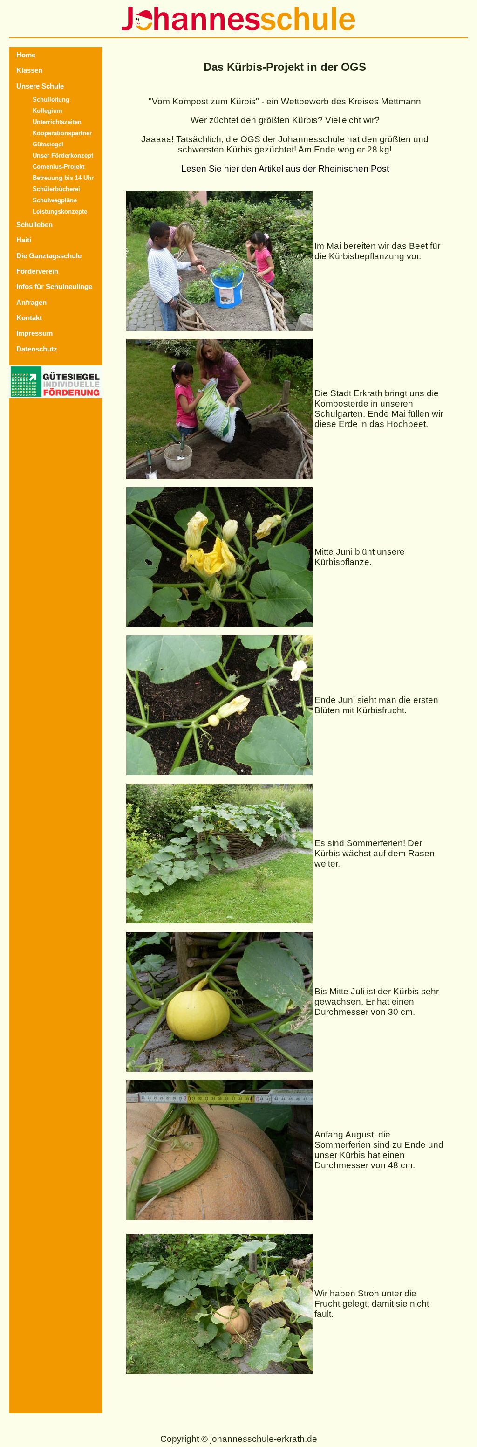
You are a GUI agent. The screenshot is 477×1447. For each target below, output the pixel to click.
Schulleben (34, 224)
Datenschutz (36, 349)
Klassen (29, 70)
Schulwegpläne (55, 200)
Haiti (23, 240)
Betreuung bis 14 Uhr (63, 177)
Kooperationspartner (62, 133)
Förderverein (37, 271)
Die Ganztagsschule (49, 256)
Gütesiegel (48, 144)
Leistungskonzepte (60, 211)
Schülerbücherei (56, 189)
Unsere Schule (40, 86)
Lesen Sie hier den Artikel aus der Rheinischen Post (285, 168)
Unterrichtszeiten (57, 121)
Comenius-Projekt (58, 166)
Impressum (34, 333)
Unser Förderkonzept (63, 155)
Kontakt (29, 318)
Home (25, 55)
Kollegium (47, 110)
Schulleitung (51, 99)
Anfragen (31, 302)
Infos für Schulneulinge (54, 286)
